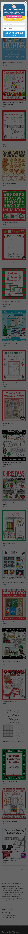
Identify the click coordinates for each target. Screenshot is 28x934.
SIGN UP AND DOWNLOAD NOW (14, 34)
